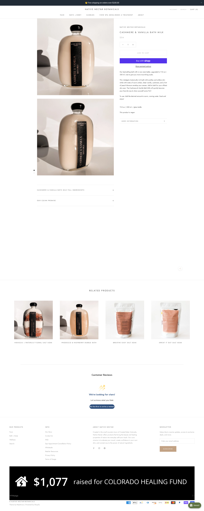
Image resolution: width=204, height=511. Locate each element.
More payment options (143, 66)
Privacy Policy (50, 455)
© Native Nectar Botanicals (22, 502)
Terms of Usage (50, 459)
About (141, 15)
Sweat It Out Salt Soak (170, 343)
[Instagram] (99, 448)
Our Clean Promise (46, 200)
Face (62, 15)
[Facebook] (94, 448)
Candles (90, 15)
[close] (201, 2)
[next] (196, 321)
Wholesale (49, 447)
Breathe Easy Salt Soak (125, 343)
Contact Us (49, 436)
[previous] (7, 321)
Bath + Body (75, 15)
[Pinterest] (104, 448)
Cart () (194, 9)
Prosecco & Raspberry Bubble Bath (79, 343)
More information (130, 121)
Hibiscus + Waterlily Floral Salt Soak (33, 343)
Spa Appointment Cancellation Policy (58, 443)
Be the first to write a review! (102, 406)
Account (173, 9)
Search (183, 9)
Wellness (12, 440)
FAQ (46, 440)
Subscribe (168, 449)
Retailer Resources (51, 451)
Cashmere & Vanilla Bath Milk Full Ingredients (60, 190)
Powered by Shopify (33, 504)
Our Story (48, 432)
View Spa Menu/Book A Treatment (116, 15)
